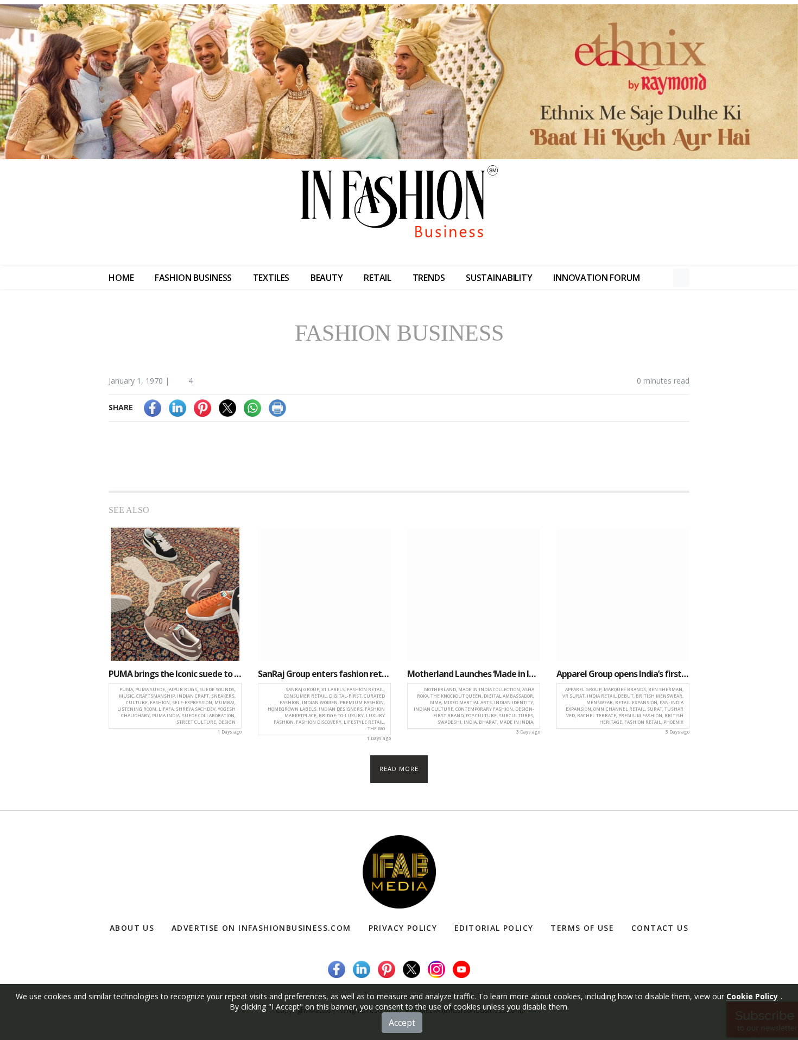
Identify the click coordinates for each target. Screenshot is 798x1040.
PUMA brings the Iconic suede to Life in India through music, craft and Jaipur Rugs (175, 674)
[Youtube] (461, 968)
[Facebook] (152, 407)
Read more (399, 769)
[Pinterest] (202, 407)
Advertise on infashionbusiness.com (261, 928)
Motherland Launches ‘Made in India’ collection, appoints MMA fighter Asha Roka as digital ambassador (473, 674)
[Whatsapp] (252, 407)
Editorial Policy (493, 928)
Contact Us (659, 928)
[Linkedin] (177, 407)
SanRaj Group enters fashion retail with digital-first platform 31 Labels (324, 674)
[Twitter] (227, 407)
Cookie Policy (752, 996)
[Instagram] (436, 968)
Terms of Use (582, 928)
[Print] (277, 407)
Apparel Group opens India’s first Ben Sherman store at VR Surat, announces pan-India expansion (622, 674)
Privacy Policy (403, 928)
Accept (402, 1023)
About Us (132, 928)
